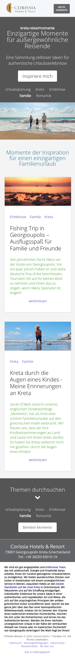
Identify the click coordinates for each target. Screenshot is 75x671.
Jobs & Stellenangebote (37, 652)
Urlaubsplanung (18, 89)
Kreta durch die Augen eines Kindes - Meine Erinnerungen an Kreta (36, 383)
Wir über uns (47, 646)
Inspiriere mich (37, 76)
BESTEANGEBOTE (62, 8)
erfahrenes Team (55, 567)
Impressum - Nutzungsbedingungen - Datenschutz (36, 643)
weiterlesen (38, 301)
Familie (35, 216)
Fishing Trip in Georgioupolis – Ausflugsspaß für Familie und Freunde (35, 238)
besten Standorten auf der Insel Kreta (34, 585)
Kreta (40, 89)
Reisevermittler (29, 646)
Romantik (43, 95)
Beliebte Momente (37, 527)
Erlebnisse (57, 89)
